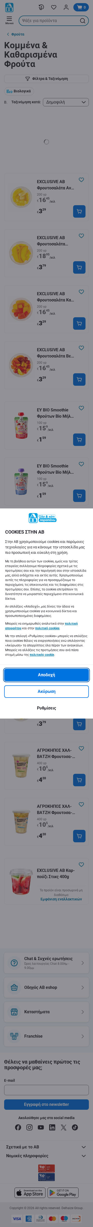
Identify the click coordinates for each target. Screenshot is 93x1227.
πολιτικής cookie (42, 655)
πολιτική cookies (47, 628)
